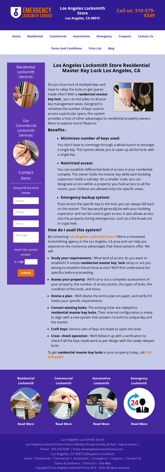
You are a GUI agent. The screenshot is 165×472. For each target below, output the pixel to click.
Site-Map (105, 463)
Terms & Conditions (67, 463)
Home (16, 36)
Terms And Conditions (66, 48)
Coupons (125, 36)
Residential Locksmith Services (25, 72)
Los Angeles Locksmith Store (92, 236)
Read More (26, 424)
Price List (95, 48)
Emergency (104, 36)
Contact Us (145, 36)
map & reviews (127, 444)
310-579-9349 (145, 13)
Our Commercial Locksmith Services (26, 128)
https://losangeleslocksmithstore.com (98, 449)
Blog (111, 48)
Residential (35, 36)
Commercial (58, 36)
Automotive (81, 36)
